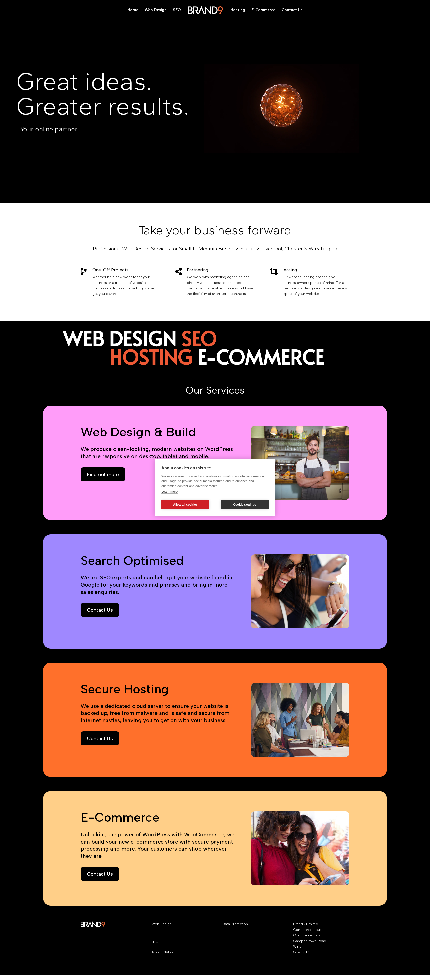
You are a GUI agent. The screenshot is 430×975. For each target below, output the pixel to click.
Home (132, 10)
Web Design (156, 10)
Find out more (103, 474)
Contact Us (292, 10)
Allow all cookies (185, 504)
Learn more (169, 491)
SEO (177, 10)
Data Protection (235, 924)
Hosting (237, 10)
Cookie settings (244, 504)
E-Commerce (263, 10)
